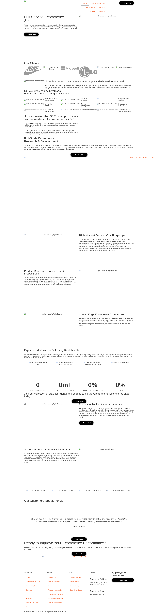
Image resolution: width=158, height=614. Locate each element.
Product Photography (55, 590)
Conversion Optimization (56, 594)
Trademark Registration (55, 598)
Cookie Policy (74, 586)
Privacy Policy (74, 581)
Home (85, 3)
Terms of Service (75, 577)
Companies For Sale (98, 3)
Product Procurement (55, 586)
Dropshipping (52, 577)
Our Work (92, 12)
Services (102, 7)
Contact (28, 607)
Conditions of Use (76, 590)
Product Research (54, 581)
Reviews (102, 12)
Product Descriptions (55, 602)
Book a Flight (90, 7)
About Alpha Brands (32, 602)
